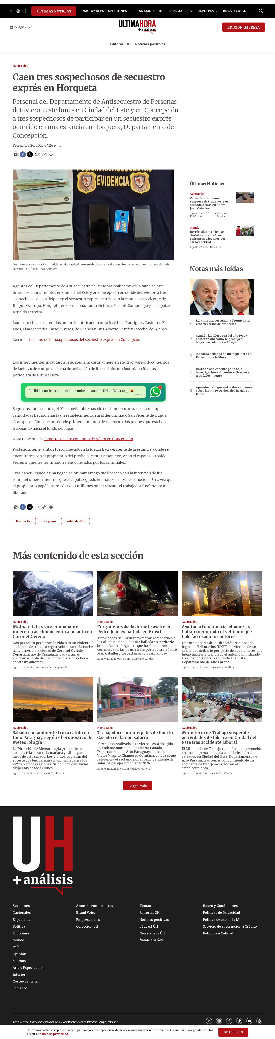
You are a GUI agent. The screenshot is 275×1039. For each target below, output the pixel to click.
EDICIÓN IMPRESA (243, 27)
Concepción (47, 521)
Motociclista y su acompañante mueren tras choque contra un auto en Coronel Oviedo (52, 631)
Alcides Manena (141, 768)
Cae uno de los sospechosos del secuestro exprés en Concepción (85, 339)
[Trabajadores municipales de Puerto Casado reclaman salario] (137, 699)
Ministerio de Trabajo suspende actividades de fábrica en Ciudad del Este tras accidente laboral (219, 737)
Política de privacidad (53, 1034)
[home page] (137, 27)
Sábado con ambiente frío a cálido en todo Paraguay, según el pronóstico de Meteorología (52, 737)
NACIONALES (93, 11)
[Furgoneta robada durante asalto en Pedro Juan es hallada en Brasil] (137, 593)
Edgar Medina (225, 667)
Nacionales (20, 66)
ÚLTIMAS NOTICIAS (54, 11)
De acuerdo (233, 1032)
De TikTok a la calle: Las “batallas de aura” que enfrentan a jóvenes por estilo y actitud (207, 237)
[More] (130, 11)
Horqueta (23, 521)
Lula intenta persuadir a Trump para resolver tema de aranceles (223, 322)
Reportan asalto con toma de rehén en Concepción (88, 439)
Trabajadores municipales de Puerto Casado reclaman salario (135, 735)
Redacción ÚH (56, 773)
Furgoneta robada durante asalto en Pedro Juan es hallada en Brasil (134, 629)
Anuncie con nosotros (94, 906)
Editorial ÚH (120, 44)
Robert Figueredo (57, 667)
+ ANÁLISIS (145, 11)
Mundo (195, 227)
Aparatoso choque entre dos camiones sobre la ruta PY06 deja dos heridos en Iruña (224, 391)
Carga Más (137, 786)
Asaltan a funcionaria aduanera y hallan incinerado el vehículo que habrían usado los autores (217, 631)
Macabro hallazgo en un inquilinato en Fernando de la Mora (224, 355)
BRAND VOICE (234, 11)
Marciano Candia (222, 215)
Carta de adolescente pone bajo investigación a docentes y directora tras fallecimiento (222, 372)
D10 (161, 11)
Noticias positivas (150, 44)
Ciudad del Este (75, 521)
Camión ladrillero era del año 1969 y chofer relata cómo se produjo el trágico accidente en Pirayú (222, 339)
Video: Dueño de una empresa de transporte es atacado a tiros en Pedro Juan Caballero (209, 203)
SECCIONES (117, 11)
